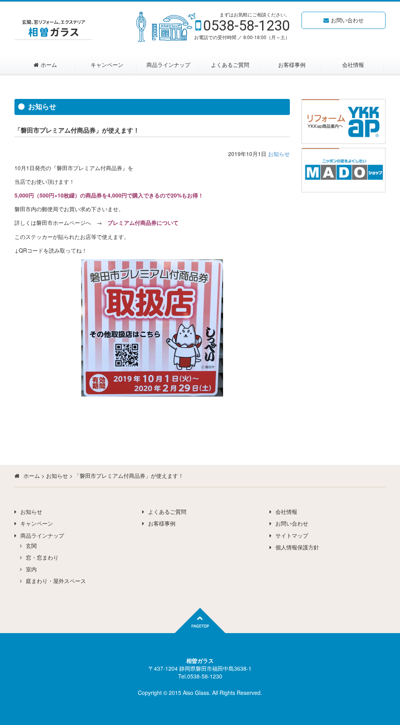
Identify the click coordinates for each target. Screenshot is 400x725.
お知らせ (279, 154)
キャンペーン (107, 64)
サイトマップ (291, 535)
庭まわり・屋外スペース (56, 581)
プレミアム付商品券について (143, 222)
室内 (31, 569)
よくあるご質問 (230, 64)
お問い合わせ (347, 20)
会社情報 (353, 64)
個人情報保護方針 (297, 547)
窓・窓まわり (42, 557)
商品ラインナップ (168, 64)
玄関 (31, 545)
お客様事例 (291, 64)
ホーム (49, 64)
